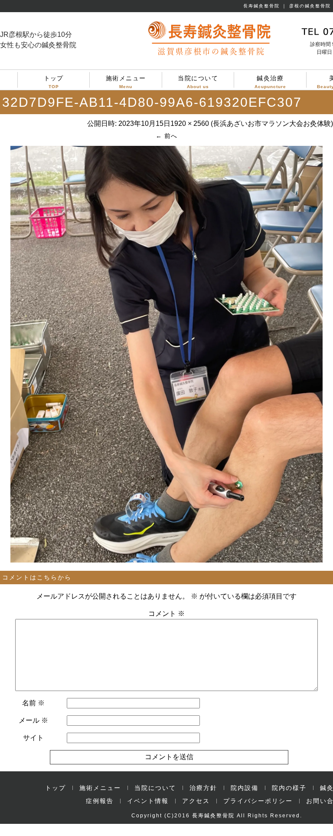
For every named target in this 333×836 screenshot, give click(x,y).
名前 (33, 703)
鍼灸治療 (270, 81)
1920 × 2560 (189, 123)
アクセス (196, 800)
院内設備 (244, 787)
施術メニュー (126, 81)
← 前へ (166, 135)
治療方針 (203, 787)
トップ (54, 81)
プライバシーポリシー (258, 800)
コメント (166, 613)
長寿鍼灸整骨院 (213, 816)
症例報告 (100, 800)
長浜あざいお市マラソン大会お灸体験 (272, 123)
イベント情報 (148, 800)
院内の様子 (289, 787)
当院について (198, 81)
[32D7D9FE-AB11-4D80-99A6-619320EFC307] (166, 560)
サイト (33, 737)
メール (33, 720)
